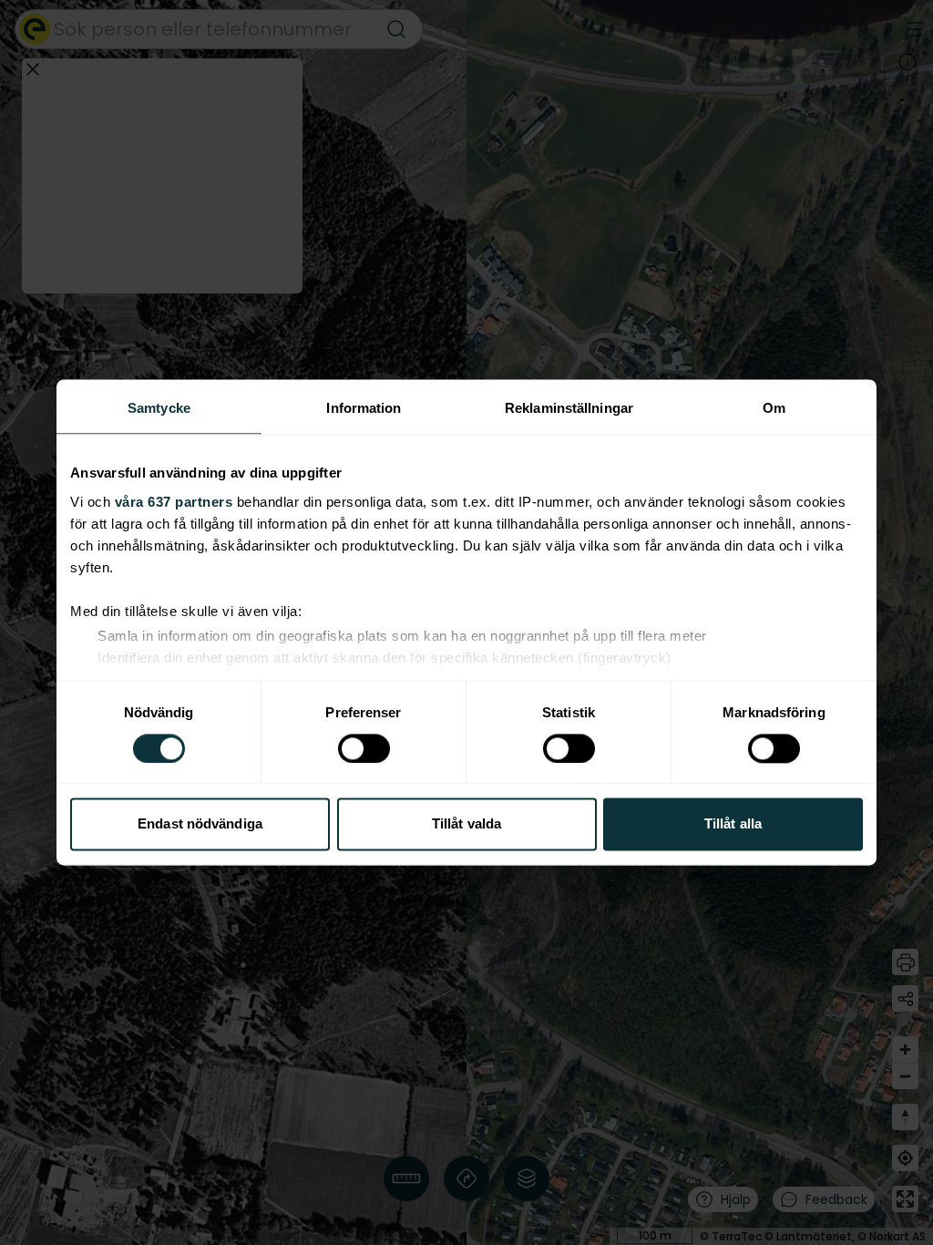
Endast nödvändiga (200, 824)
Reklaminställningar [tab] (569, 408)
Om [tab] (774, 408)
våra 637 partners (174, 501)
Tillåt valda (466, 824)
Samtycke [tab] (159, 408)
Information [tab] (363, 408)
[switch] (364, 748)
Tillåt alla (733, 824)
